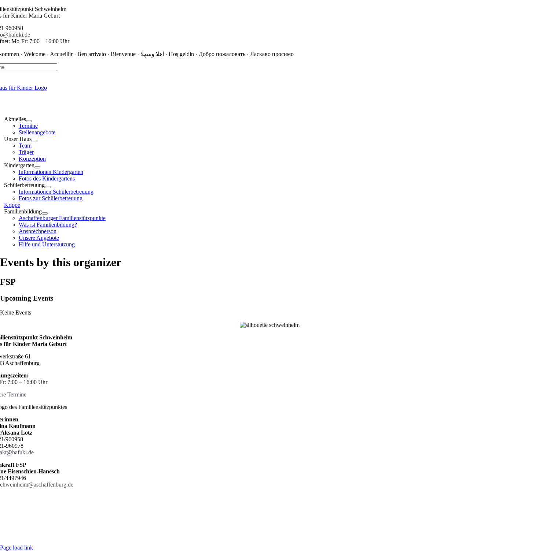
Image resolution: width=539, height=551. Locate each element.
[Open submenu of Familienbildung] (45, 213)
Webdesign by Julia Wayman (269, 535)
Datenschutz (231, 503)
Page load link (16, 547)
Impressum (263, 503)
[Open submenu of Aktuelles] (29, 121)
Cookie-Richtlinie (301, 503)
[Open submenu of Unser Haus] (34, 141)
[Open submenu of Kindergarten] (37, 167)
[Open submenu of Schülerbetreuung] (48, 187)
